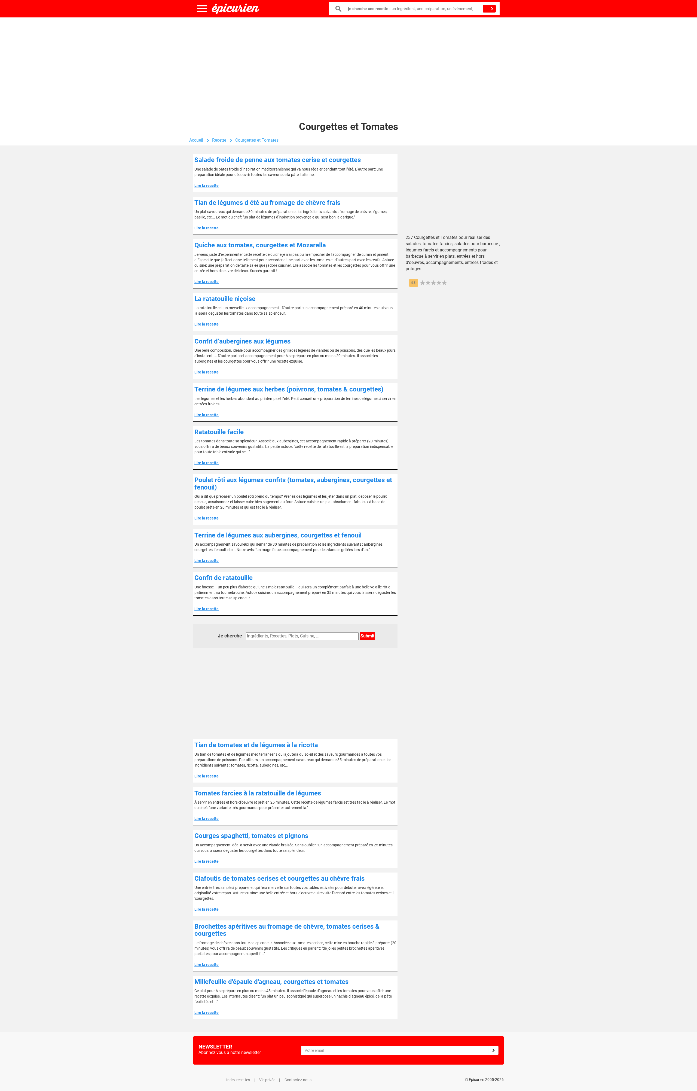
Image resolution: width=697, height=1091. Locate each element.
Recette (219, 140)
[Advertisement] (348, 61)
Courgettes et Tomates (257, 140)
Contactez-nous (298, 1080)
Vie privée (267, 1080)
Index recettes (238, 1080)
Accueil (196, 140)
